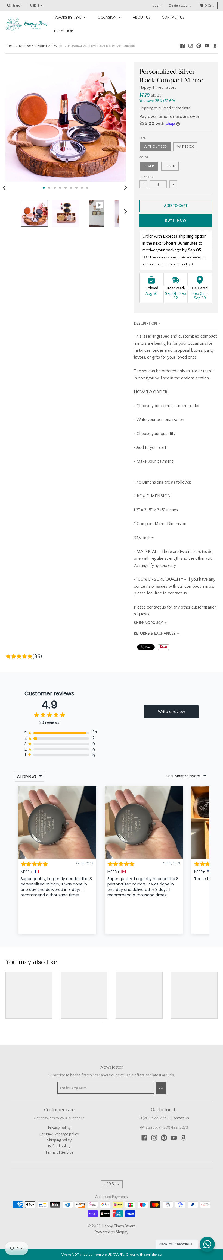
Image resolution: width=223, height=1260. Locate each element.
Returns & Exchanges (154, 633)
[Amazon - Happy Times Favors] (215, 45)
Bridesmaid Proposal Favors (41, 46)
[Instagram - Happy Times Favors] (190, 45)
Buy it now (176, 220)
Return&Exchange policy (59, 1134)
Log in (157, 5)
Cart (209, 5)
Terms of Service (59, 1152)
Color (144, 157)
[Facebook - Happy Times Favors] (182, 45)
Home (9, 46)
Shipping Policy (148, 623)
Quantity (146, 177)
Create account (180, 5)
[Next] (125, 188)
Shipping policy (59, 1140)
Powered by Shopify (111, 1232)
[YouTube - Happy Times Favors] (207, 45)
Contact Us (180, 1118)
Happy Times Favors (157, 87)
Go (161, 1087)
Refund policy (59, 1146)
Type (142, 137)
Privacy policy (59, 1128)
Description (145, 323)
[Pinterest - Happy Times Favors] (198, 45)
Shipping (146, 108)
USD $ (34, 5)
